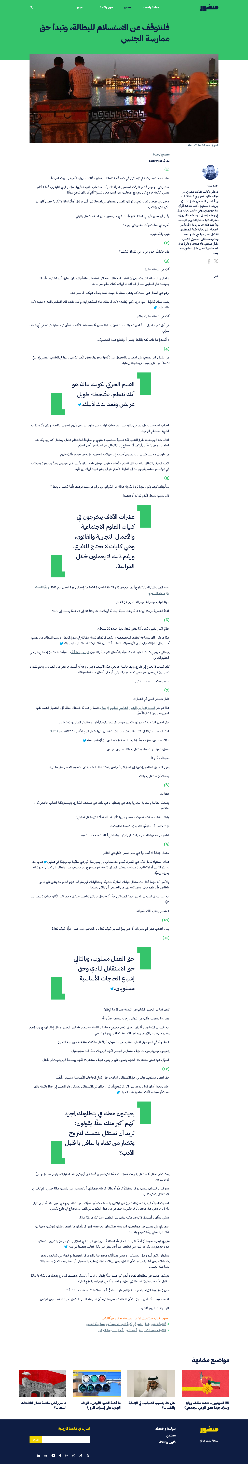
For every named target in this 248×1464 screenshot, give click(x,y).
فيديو (79, 7)
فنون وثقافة (106, 7)
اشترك (35, 1439)
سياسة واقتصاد (150, 7)
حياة (156, 154)
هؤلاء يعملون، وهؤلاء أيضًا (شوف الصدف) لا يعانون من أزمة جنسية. (128, 740)
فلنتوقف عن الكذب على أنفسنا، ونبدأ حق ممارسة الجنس (132, 1330)
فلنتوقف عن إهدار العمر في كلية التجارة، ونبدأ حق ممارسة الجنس (126, 1324)
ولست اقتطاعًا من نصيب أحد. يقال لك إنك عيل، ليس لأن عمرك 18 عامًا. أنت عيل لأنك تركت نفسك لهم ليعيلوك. (100, 640)
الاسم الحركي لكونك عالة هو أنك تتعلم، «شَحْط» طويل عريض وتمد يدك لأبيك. (103, 394)
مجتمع (127, 7)
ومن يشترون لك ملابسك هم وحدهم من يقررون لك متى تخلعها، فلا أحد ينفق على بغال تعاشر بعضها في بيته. (102, 1243)
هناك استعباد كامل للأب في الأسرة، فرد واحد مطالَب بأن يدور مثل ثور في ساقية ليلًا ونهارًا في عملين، (108, 861)
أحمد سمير (212, 185)
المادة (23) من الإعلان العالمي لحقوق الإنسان (127, 707)
